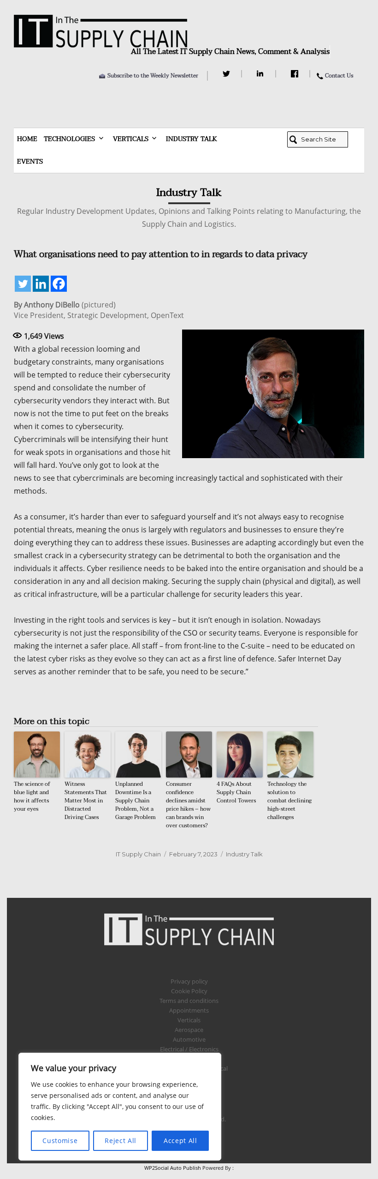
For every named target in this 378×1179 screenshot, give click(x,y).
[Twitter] (227, 73)
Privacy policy (189, 981)
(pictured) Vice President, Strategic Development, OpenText (99, 310)
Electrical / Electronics (189, 1049)
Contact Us (339, 75)
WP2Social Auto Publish (172, 1167)
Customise (59, 1140)
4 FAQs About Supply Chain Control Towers (236, 792)
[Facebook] (296, 73)
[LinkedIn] (261, 73)
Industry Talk (191, 139)
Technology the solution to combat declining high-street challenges (289, 800)
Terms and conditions (189, 1000)
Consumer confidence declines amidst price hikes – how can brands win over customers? (188, 805)
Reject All (120, 1140)
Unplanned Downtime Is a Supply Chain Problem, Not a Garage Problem (135, 800)
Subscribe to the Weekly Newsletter (152, 75)
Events (30, 161)
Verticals (130, 139)
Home (27, 139)
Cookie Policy (189, 991)
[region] (119, 1107)
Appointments (189, 1010)
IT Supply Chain (138, 854)
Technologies (69, 139)
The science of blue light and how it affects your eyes (32, 796)
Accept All (180, 1140)
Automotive (189, 1039)
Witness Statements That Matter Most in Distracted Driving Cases (86, 800)
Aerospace (189, 1030)
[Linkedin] (41, 284)
